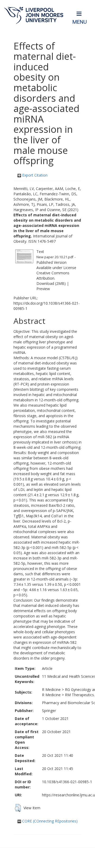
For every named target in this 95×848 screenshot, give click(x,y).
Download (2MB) (51, 283)
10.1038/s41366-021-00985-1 (67, 781)
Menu (79, 22)
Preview (43, 288)
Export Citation (34, 175)
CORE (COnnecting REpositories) (49, 820)
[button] (18, 808)
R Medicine (51, 689)
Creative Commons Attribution (52, 275)
